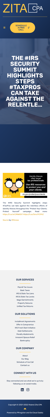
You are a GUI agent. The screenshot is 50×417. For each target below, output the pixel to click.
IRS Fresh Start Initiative (25, 328)
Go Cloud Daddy (36, 413)
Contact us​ (25, 365)
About (25, 356)
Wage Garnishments (25, 300)
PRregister (21, 413)
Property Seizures (25, 303)
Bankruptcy (25, 341)
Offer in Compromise (25, 325)
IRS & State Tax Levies (25, 297)
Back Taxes (25, 290)
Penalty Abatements (25, 334)
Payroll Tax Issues (25, 287)
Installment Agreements (25, 321)
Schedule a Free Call (25, 362)
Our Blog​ (25, 359)
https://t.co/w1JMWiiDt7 (13, 214)
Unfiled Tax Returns (25, 306)
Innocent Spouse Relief (25, 337)
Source (6, 220)
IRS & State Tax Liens (25, 293)
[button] (5, 28)
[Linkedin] (22, 389)
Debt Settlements (25, 331)
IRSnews (15, 220)
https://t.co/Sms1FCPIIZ (33, 214)
